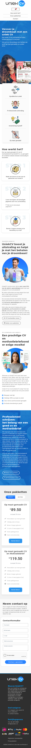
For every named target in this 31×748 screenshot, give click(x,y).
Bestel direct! (15, 541)
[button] (15, 206)
